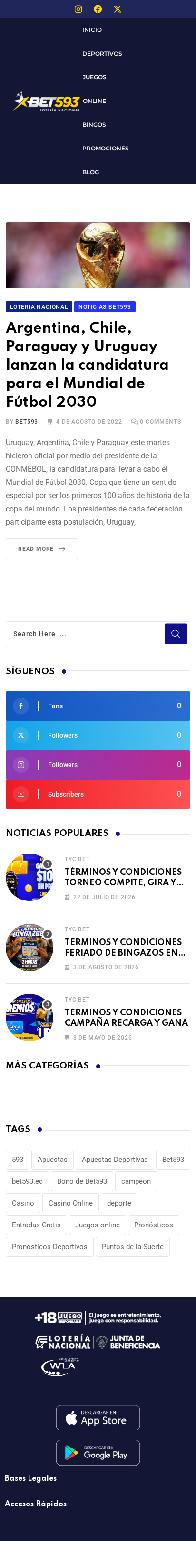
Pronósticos (153, 1225)
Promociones (105, 148)
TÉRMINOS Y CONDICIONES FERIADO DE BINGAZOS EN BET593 (123, 953)
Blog (90, 172)
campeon (136, 1181)
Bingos (94, 124)
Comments (160, 421)
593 (17, 1159)
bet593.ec (27, 1181)
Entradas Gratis (36, 1225)
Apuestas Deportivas (115, 1159)
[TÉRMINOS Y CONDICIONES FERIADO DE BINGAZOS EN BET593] (29, 947)
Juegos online (97, 1225)
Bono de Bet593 (82, 1181)
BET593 (26, 421)
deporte (119, 1203)
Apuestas (53, 1159)
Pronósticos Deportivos (50, 1247)
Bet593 (173, 1159)
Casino (23, 1203)
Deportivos (102, 53)
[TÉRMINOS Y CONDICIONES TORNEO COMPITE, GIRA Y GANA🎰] (29, 877)
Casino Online (71, 1203)
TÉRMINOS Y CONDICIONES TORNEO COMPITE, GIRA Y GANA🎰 (123, 883)
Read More (36, 549)
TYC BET (77, 859)
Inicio (92, 29)
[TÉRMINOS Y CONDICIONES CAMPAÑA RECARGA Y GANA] (29, 1017)
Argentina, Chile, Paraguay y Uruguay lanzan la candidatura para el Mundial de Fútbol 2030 (87, 365)
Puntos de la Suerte (133, 1247)
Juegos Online (95, 89)
